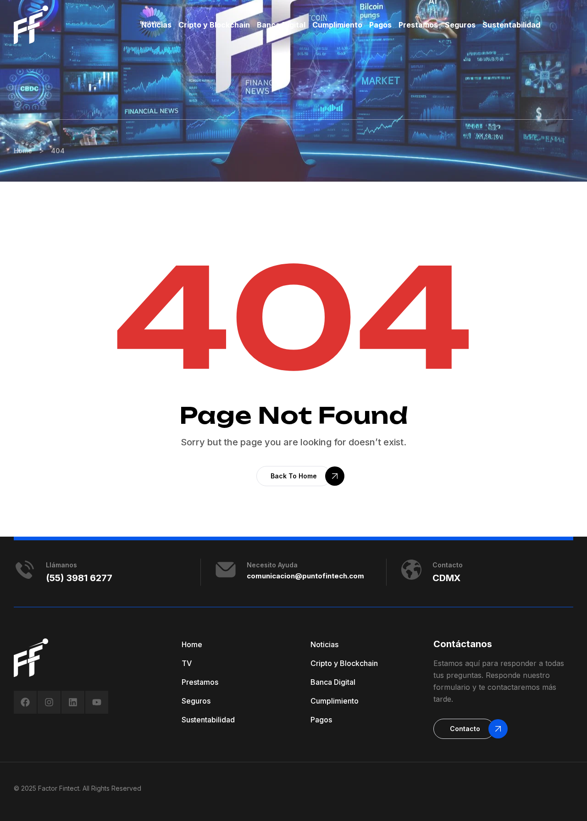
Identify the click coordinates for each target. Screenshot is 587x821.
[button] (293, 476)
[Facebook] (25, 702)
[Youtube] (96, 702)
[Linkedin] (72, 702)
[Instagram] (49, 702)
